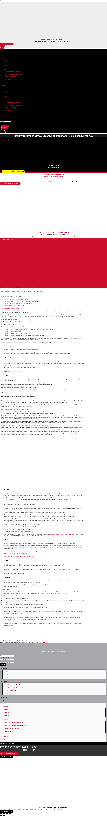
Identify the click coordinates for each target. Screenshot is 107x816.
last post (6, 291)
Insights (4, 58)
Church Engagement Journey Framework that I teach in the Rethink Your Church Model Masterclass (53, 427)
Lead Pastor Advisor (10, 76)
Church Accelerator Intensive (13, 71)
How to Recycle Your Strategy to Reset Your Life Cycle (20, 303)
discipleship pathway (38, 591)
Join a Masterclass (8, 617)
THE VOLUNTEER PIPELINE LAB (53, 174)
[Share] (7, 813)
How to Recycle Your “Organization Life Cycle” (18, 299)
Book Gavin (8, 79)
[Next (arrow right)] (4, 815)
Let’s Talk (4, 82)
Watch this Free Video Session (11, 607)
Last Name (4, 657)
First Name (5, 654)
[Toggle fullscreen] (4, 813)
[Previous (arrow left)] (1, 815)
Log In (3, 85)
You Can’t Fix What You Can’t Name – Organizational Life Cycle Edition (23, 301)
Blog (6, 60)
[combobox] (5, 121)
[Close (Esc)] (10, 813)
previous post (7, 411)
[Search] (1, 123)
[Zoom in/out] (1, 813)
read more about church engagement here (55, 429)
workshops (77, 623)
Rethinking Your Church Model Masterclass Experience (62, 534)
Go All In (6, 623)
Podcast (7, 63)
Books (6, 65)
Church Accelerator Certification (13, 74)
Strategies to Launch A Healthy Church (16, 305)
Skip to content (4, 0)
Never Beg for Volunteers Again (53, 176)
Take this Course (8, 611)
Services (4, 69)
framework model (22, 611)
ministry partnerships (8, 625)
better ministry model (48, 619)
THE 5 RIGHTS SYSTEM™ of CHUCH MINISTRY (53, 232)
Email (3, 660)
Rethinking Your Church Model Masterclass (54, 617)
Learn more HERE (39, 535)
